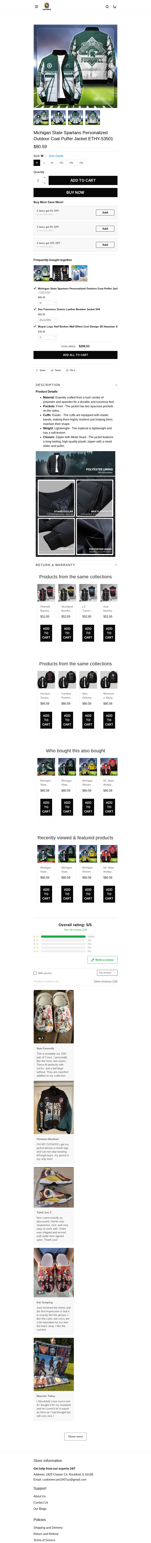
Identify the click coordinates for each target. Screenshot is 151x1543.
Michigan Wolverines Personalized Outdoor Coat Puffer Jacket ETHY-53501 (88, 783)
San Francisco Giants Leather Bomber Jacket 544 (69, 309)
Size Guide (56, 155)
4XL (81, 163)
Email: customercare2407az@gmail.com (60, 1479)
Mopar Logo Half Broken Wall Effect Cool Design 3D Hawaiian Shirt (80, 326)
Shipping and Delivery (48, 1527)
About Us (40, 1496)
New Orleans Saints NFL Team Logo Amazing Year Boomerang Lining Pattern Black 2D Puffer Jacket (87, 696)
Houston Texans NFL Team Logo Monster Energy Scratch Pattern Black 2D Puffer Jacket (45, 696)
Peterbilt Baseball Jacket (45, 609)
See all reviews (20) (75, 929)
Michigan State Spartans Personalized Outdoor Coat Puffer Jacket (45, 783)
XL (52, 163)
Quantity (39, 172)
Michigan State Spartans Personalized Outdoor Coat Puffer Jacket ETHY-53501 (87, 288)
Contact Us (41, 1502)
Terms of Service (44, 1540)
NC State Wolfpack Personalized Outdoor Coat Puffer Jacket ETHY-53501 (108, 783)
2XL (61, 163)
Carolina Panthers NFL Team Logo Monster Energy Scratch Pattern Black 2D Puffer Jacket (66, 696)
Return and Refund (46, 1533)
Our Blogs (40, 1508)
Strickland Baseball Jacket (67, 609)
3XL (71, 163)
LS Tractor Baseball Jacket (87, 609)
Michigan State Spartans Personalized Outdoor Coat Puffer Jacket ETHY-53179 (66, 783)
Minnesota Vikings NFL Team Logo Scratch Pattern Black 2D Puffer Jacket (108, 696)
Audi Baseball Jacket (108, 609)
